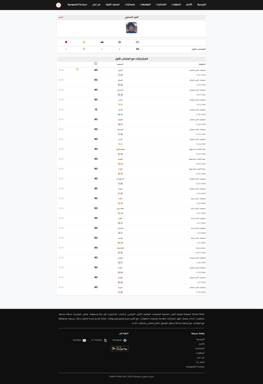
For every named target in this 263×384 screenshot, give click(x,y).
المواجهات (145, 5)
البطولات (176, 5)
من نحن (96, 5)
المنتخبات (161, 5)
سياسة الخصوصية (77, 5)
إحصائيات (130, 5)
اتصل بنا (200, 362)
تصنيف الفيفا (113, 5)
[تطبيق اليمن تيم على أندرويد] (119, 348)
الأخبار (189, 5)
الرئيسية (201, 5)
